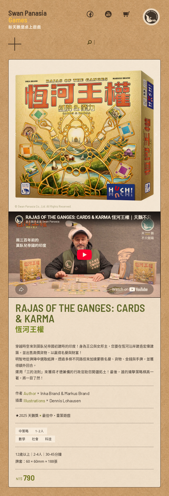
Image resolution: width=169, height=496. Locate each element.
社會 (35, 439)
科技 (48, 439)
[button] (14, 43)
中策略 (24, 431)
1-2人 (39, 431)
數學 (22, 439)
